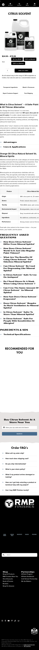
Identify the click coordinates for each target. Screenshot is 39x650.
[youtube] (9, 621)
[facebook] (5, 621)
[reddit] (18, 621)
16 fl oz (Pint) (17, 59)
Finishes (34, 534)
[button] (19, 142)
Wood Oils (12, 535)
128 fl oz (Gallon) (18, 63)
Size (3, 62)
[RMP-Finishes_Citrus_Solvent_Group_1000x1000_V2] (19, 34)
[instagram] (2, 621)
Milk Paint (4, 535)
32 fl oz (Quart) (30, 59)
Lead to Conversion (29, 645)
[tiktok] (15, 621)
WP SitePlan (27, 646)
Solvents (19, 534)
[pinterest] (12, 621)
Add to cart (23, 70)
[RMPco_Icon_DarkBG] (19, 500)
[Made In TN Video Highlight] (34, 611)
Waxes (27, 534)
